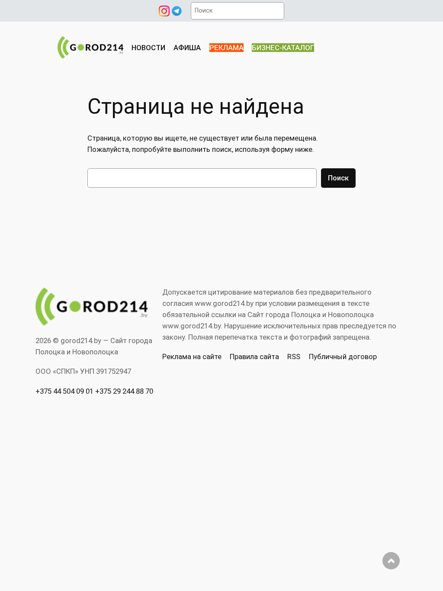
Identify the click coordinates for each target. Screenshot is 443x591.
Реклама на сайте (192, 356)
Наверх (391, 560)
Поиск (338, 177)
